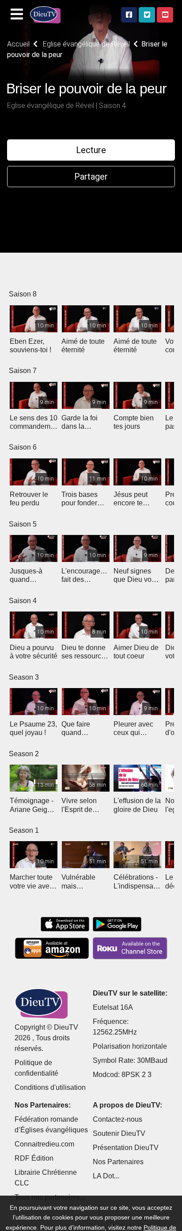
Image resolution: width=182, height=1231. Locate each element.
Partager (91, 176)
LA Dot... (106, 1176)
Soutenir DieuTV (119, 1133)
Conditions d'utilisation (50, 1087)
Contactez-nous (117, 1119)
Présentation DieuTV (126, 1147)
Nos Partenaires (118, 1162)
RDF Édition (34, 1158)
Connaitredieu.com (44, 1144)
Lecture (91, 150)
